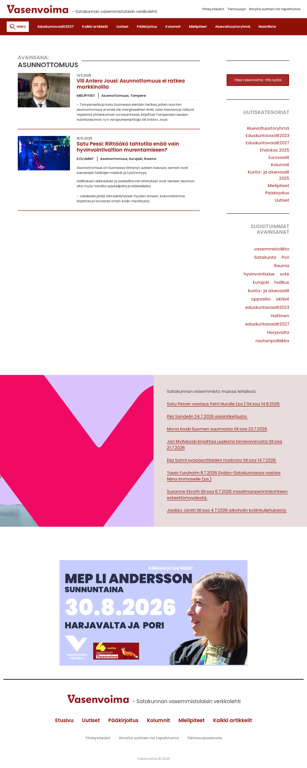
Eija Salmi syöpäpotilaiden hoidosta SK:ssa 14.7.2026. (222, 460)
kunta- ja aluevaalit (268, 291)
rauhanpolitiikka (272, 341)
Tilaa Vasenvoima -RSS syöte (258, 80)
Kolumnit (280, 165)
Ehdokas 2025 (274, 150)
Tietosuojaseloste (204, 737)
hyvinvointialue (259, 274)
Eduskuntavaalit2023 (267, 135)
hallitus (281, 282)
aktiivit (282, 299)
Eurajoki (261, 282)
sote (284, 274)
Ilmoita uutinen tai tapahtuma (149, 737)
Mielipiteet (278, 186)
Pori (285, 257)
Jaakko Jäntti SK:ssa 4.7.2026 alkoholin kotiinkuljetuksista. (227, 510)
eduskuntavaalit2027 (267, 324)
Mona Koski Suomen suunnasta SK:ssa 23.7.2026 (217, 429)
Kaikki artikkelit (232, 720)
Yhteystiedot (97, 737)
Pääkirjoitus (277, 193)
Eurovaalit (278, 157)
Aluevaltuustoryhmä (268, 128)
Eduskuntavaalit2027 (267, 143)
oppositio (261, 299)
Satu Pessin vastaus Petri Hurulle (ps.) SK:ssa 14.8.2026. (223, 404)
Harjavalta (278, 332)
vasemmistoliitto (271, 249)
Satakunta (265, 257)
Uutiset (282, 200)
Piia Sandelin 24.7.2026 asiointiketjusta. (207, 416)
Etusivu (64, 720)
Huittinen (280, 316)
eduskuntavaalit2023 (267, 307)
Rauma (281, 266)
